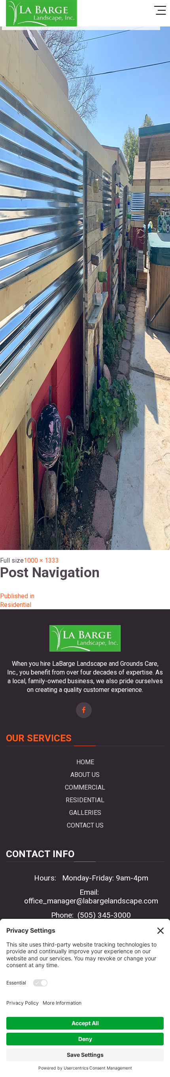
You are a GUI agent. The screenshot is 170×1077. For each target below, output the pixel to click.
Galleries (85, 812)
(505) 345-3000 (104, 915)
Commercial (85, 787)
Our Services (39, 738)
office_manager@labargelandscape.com (91, 900)
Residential (85, 800)
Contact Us (85, 825)
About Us (85, 774)
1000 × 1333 (41, 560)
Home (85, 762)
